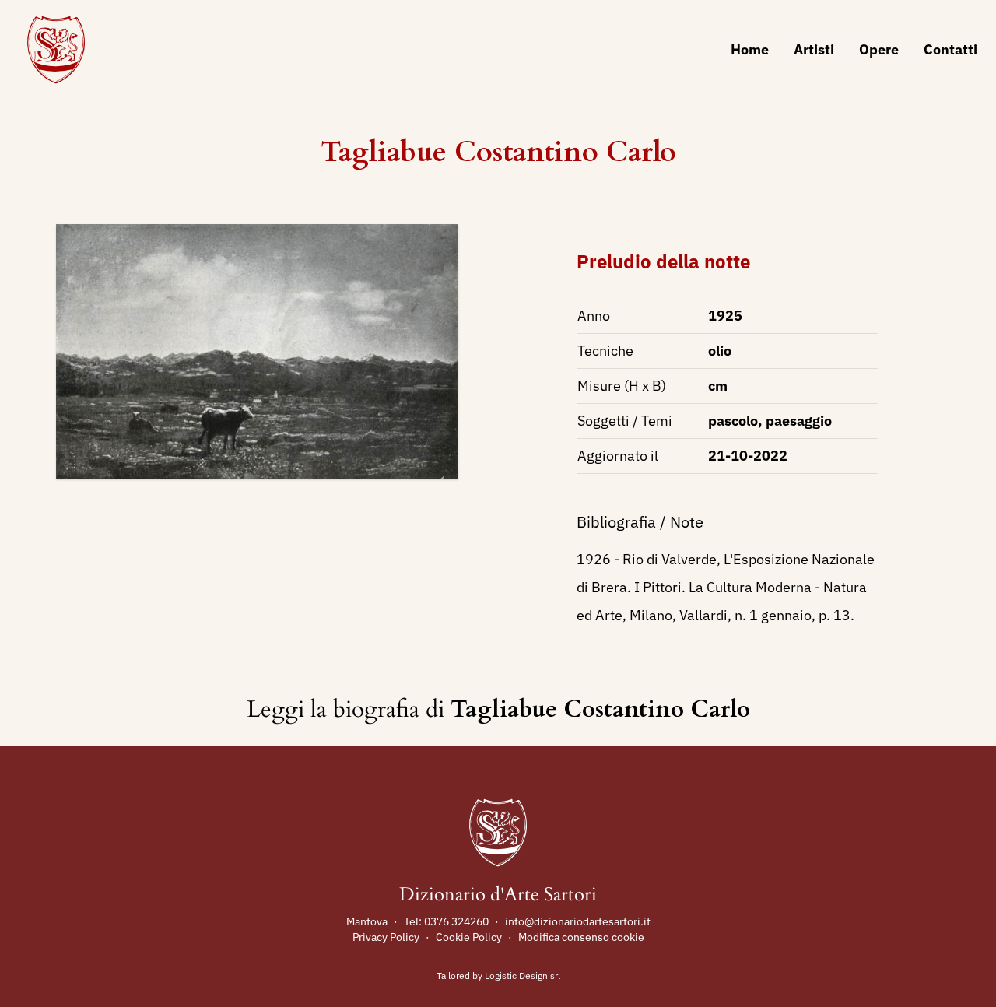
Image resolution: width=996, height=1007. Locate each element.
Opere (879, 49)
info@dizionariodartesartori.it (578, 921)
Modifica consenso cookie (581, 937)
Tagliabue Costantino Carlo (498, 152)
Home (750, 49)
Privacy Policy (385, 937)
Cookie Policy (469, 937)
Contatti (950, 49)
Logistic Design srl (522, 975)
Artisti (814, 49)
